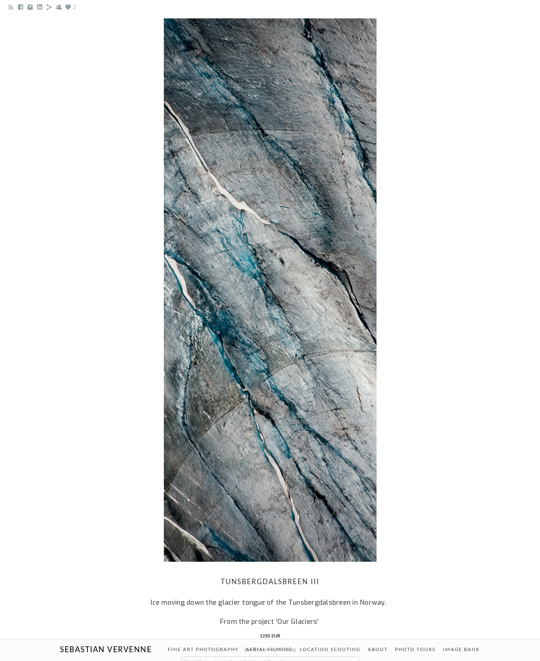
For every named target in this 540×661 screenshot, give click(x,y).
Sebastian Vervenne (106, 650)
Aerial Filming (269, 650)
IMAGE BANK (461, 650)
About (378, 650)
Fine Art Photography (203, 650)
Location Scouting (330, 650)
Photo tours (415, 650)
